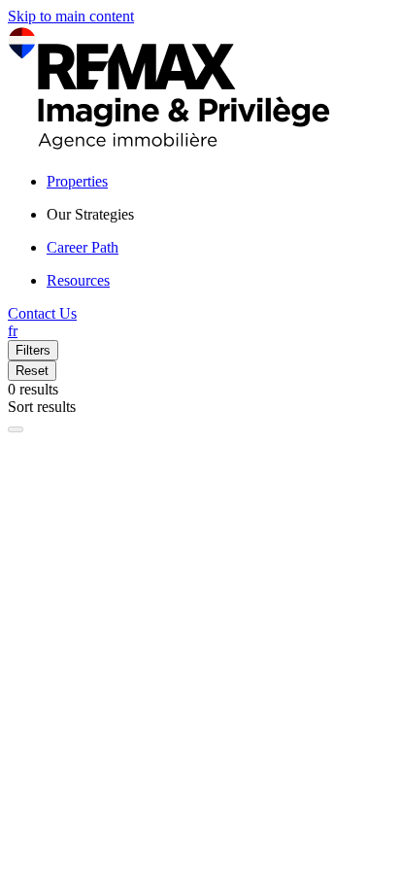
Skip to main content (71, 16)
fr (12, 331)
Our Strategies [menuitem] (90, 214)
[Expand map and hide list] (15, 429)
